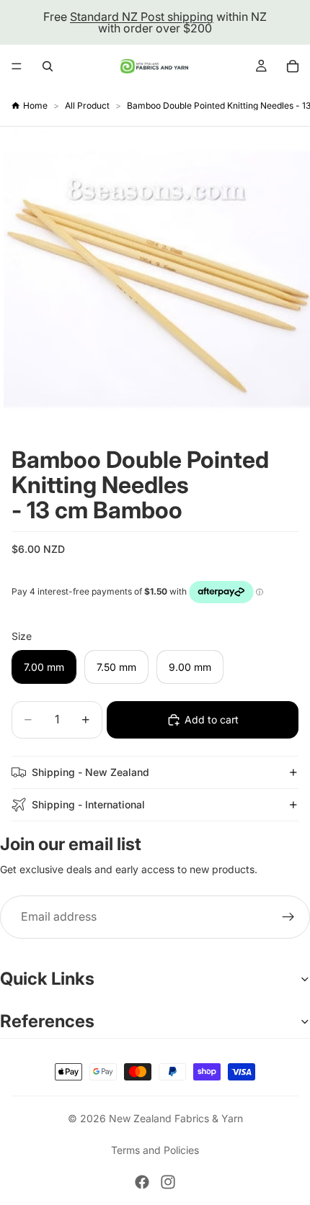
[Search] (47, 66)
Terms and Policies (155, 1150)
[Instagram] (168, 1182)
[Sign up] (288, 917)
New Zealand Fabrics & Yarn (176, 1118)
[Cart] (293, 66)
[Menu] (16, 66)
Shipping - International (88, 804)
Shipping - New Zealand (90, 772)
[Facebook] (142, 1182)
